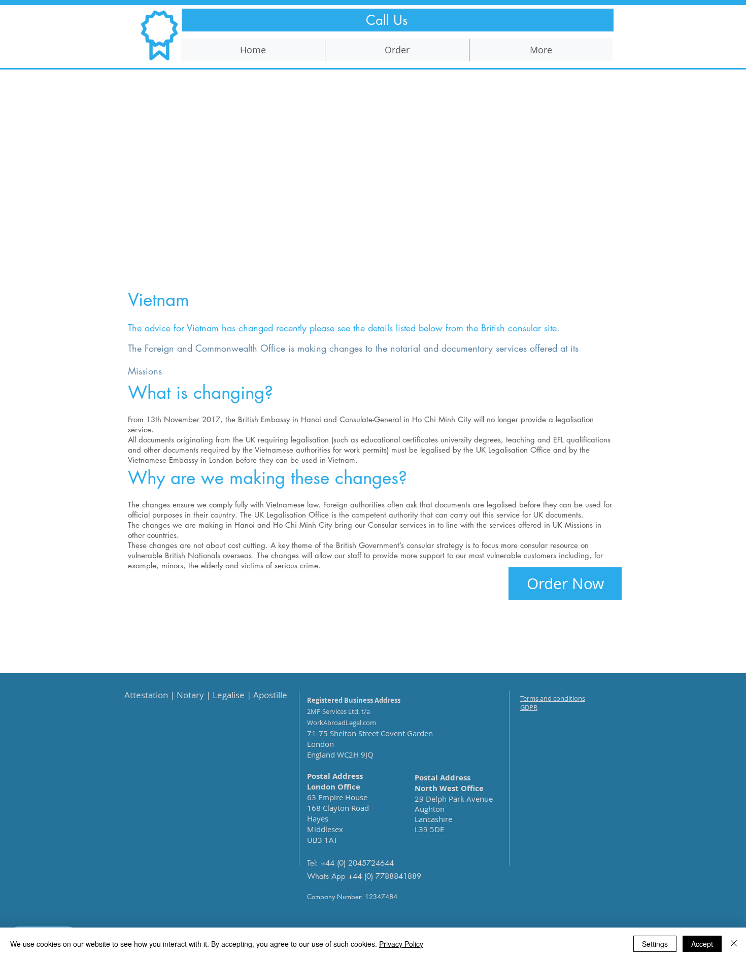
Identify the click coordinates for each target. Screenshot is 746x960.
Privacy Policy (401, 944)
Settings (655, 944)
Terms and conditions (552, 698)
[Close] (734, 944)
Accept (702, 944)
